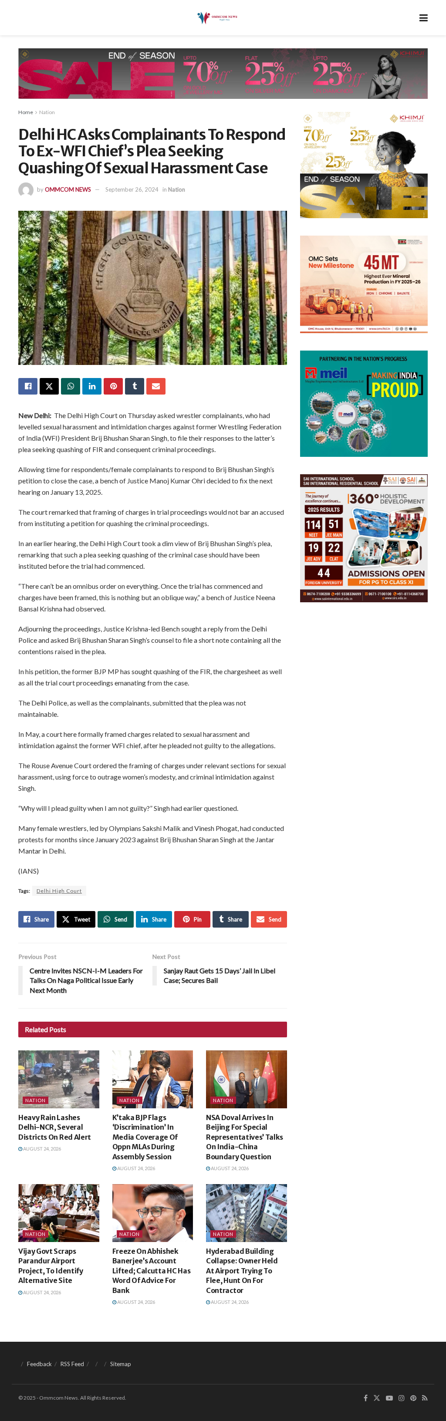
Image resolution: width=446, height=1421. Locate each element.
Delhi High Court (59, 891)
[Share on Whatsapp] (70, 386)
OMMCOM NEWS (68, 189)
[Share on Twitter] (49, 386)
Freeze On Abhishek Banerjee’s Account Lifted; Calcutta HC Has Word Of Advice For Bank (151, 1271)
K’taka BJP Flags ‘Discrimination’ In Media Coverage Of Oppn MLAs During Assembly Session (145, 1137)
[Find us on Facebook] (366, 1398)
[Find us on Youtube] (389, 1398)
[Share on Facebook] (27, 386)
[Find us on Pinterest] (413, 1398)
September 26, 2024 (132, 189)
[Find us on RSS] (425, 1398)
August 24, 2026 (41, 1148)
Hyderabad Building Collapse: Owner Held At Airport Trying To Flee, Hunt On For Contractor (242, 1271)
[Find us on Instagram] (402, 1398)
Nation (47, 112)
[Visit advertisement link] (223, 80)
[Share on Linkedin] (91, 386)
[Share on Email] (156, 386)
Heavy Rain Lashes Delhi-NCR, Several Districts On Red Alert (54, 1127)
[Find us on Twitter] (376, 1398)
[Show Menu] (423, 17)
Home (25, 112)
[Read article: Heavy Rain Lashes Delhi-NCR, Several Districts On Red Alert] (58, 1079)
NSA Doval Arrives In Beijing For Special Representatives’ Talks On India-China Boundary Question (244, 1137)
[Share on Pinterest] (113, 386)
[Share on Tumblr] (134, 386)
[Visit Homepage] (216, 18)
